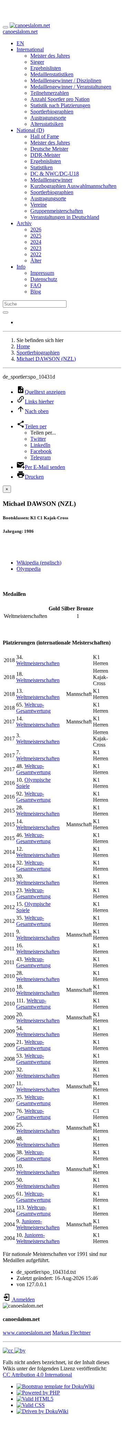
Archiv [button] (24, 223)
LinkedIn (40, 445)
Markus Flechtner (71, 1333)
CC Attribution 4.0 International (37, 1375)
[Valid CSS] (31, 1405)
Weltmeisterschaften (38, 663)
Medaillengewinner (51, 180)
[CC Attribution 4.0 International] (14, 1350)
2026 (35, 229)
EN (20, 43)
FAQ (35, 285)
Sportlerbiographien (51, 111)
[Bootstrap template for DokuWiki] (55, 1386)
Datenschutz (43, 279)
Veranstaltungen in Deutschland (64, 217)
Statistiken (41, 167)
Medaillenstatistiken (51, 74)
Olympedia (29, 569)
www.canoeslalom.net (27, 1333)
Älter (35, 260)
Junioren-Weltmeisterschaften (38, 1224)
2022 (35, 254)
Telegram (40, 457)
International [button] (30, 49)
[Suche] (5, 312)
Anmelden (23, 1299)
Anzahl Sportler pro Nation (60, 99)
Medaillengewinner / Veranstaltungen (70, 87)
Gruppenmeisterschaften (56, 211)
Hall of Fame (44, 136)
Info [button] (21, 267)
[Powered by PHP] (38, 1393)
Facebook (41, 451)
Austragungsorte (48, 118)
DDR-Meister (45, 155)
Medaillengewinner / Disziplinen (65, 80)
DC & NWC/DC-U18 (54, 174)
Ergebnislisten (45, 68)
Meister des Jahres (50, 56)
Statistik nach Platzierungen (60, 105)
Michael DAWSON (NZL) (46, 359)
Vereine (38, 205)
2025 (35, 236)
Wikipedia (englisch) (39, 563)
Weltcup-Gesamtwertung (33, 708)
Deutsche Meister (49, 149)
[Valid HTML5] (35, 1399)
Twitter (38, 439)
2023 (35, 248)
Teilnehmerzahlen (49, 93)
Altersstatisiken (46, 124)
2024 (35, 242)
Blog (35, 291)
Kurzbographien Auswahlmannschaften (73, 186)
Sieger (37, 62)
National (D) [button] (30, 130)
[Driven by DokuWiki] (42, 1411)
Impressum (42, 273)
